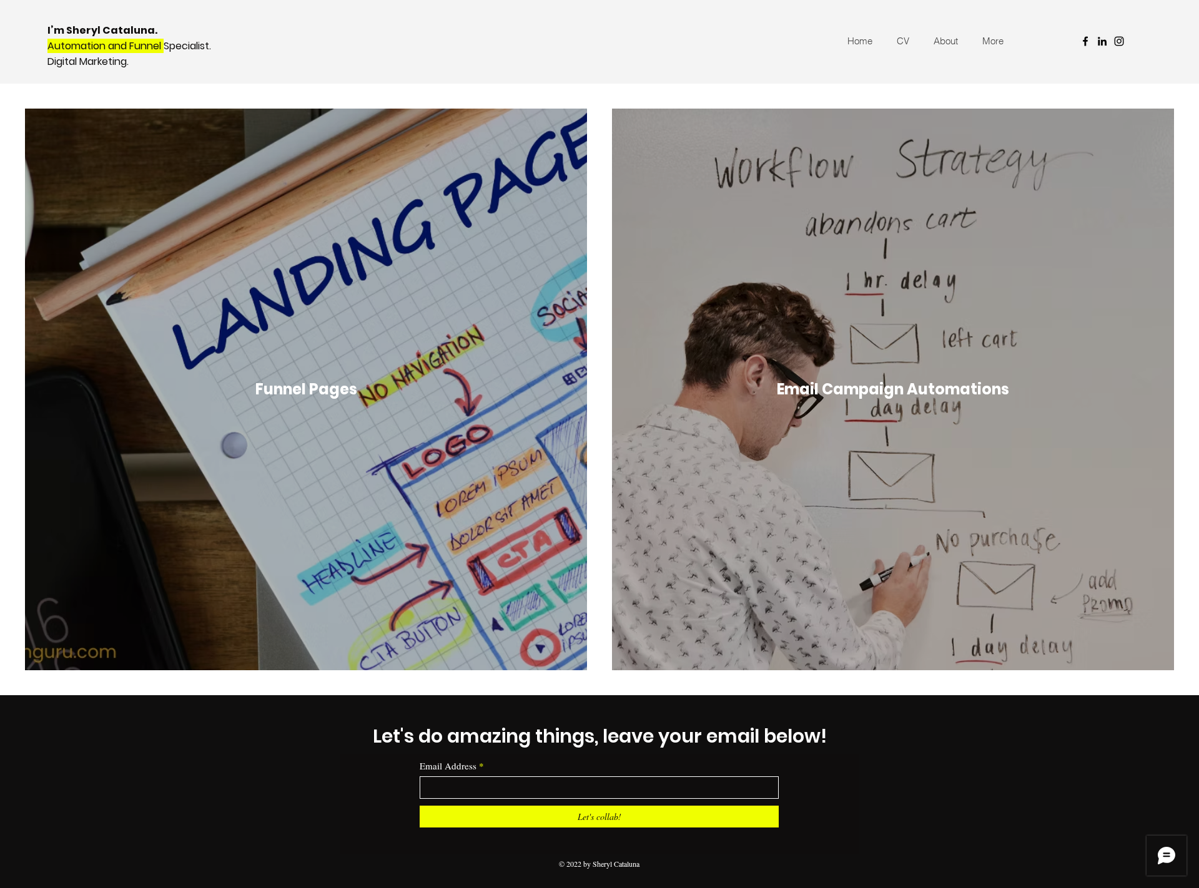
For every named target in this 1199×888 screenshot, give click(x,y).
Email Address (448, 766)
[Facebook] (1085, 41)
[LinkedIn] (1102, 41)
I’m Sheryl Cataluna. (103, 30)
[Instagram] (1119, 41)
